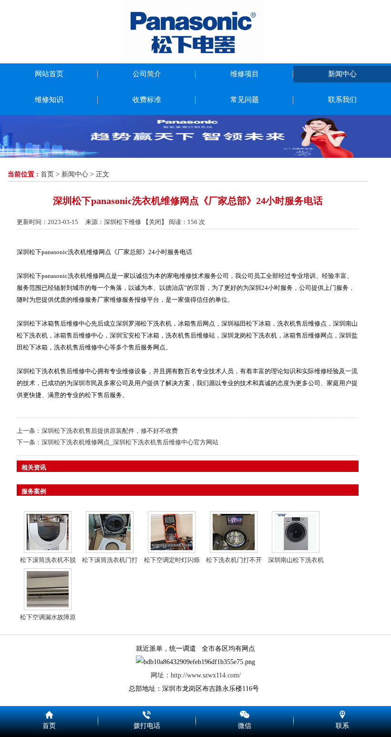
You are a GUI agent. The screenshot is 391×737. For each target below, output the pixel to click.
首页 (47, 174)
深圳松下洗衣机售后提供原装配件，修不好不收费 (109, 430)
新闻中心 (75, 174)
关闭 (155, 221)
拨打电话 (147, 713)
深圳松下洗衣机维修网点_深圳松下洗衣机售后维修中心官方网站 (129, 442)
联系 (342, 713)
